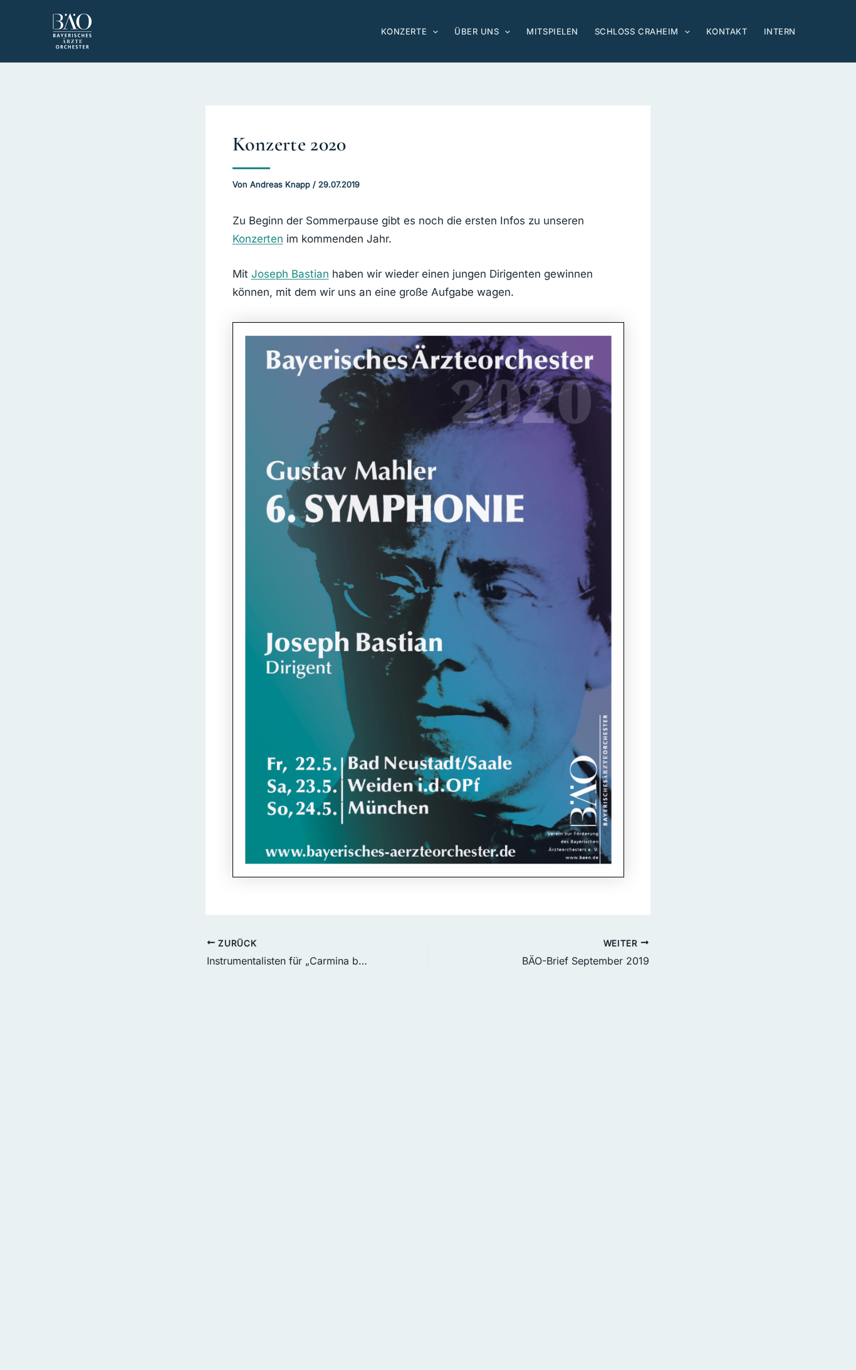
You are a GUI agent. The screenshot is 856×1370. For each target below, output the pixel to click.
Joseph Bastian (290, 274)
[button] (432, 31)
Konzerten (257, 239)
